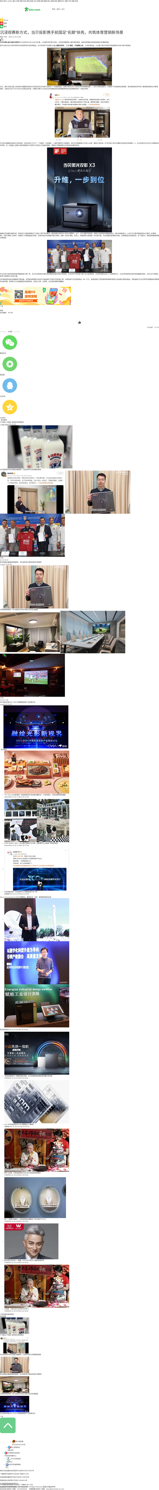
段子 (62, 1)
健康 (59, 1)
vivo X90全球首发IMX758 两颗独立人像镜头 (19, 1124)
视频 (52, 1)
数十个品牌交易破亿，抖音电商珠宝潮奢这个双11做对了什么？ (25, 1219)
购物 (73, 1)
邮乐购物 (10, 1484)
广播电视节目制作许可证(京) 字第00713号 (14, 1474)
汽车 (69, 1)
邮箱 (45, 1)
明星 (21, 1)
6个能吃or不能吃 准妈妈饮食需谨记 (12, 422)
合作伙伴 (16, 1484)
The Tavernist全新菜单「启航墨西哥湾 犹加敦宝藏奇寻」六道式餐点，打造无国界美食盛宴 (35, 795)
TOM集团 (3, 1484)
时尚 (24, 1)
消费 (66, 1)
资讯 (4, 1)
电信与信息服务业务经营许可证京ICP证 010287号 (17, 1470)
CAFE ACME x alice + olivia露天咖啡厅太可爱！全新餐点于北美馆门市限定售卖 (31, 843)
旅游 (31, 1)
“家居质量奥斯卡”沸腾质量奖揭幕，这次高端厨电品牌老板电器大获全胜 (28, 1076)
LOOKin (9, 1)
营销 (41, 1)
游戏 (28, 1)
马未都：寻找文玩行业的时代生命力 (16, 1309)
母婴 (38, 1)
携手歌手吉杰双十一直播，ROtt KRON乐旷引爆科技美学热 (24, 1260)
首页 (1, 1)
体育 (17, 1)
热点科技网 (4, 1029)
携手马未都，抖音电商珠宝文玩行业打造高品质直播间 (22, 1173)
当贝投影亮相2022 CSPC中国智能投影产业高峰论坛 (17, 702)
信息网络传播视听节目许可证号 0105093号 (14, 1477)
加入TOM (29, 1484)
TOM (5, 37)
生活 (35, 1)
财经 (55, 1)
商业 (48, 1)
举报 (1, 310)
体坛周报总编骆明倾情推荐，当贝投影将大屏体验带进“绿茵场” (21, 562)
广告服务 (23, 1484)
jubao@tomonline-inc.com (55, 1489)
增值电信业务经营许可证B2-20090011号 (13, 1480)
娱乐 (14, 1)
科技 (76, 1)
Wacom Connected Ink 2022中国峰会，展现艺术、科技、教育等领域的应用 (25, 897)
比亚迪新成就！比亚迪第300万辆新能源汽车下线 (20, 892)
